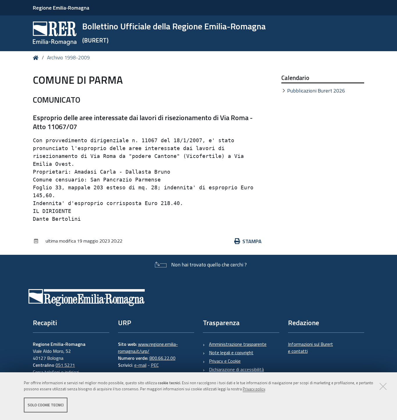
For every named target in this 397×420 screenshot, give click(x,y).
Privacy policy (254, 389)
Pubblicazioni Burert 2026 (316, 91)
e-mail (140, 365)
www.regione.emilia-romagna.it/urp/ (148, 348)
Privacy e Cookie (225, 360)
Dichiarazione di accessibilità (236, 369)
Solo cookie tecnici (46, 405)
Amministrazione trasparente (238, 344)
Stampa (252, 241)
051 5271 (65, 365)
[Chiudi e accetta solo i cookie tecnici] (383, 386)
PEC (155, 365)
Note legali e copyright (231, 352)
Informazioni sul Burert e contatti (310, 348)
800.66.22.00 (162, 358)
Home (37, 57)
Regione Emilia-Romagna (61, 8)
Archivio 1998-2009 (68, 57)
